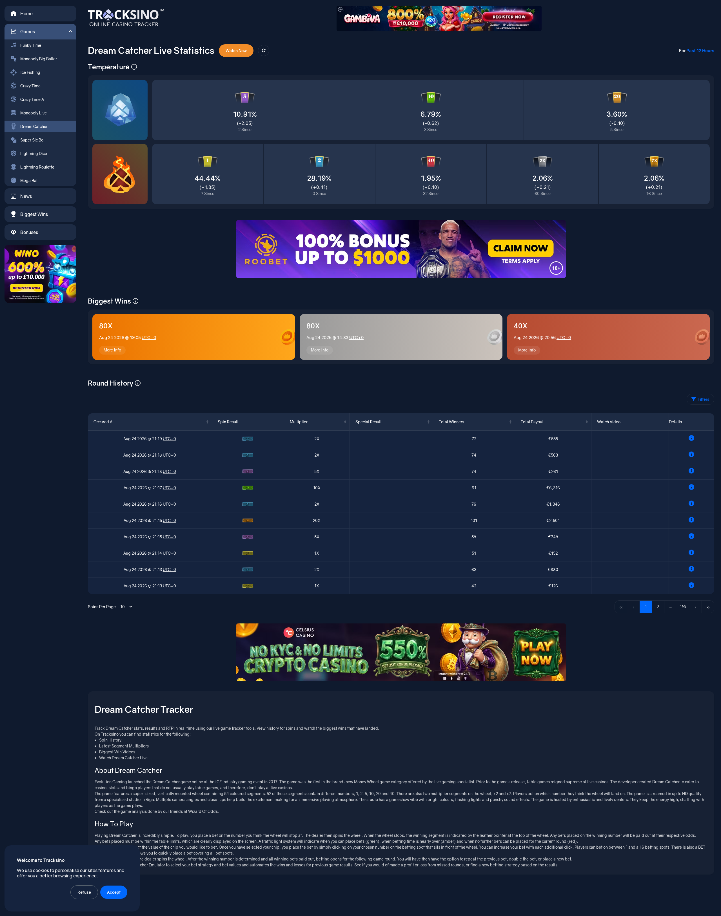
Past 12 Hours (700, 50)
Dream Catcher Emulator (143, 864)
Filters (703, 399)
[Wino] (40, 274)
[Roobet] (401, 249)
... (670, 607)
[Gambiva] (439, 18)
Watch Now (236, 50)
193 (683, 607)
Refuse (84, 892)
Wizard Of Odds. (203, 811)
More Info (112, 350)
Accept (114, 892)
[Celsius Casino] (401, 652)
